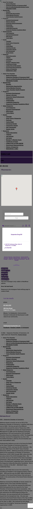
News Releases (16, 257)
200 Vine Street (8, 308)
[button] (16, 189)
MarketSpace (24, 258)
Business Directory (8, 257)
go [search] (17, 218)
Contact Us (10, 259)
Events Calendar (24, 257)
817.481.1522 (7, 305)
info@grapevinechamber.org (11, 326)
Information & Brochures (19, 259)
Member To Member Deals (14, 258)
